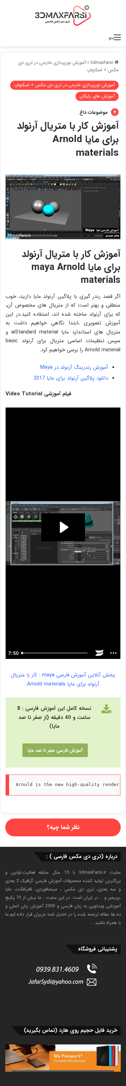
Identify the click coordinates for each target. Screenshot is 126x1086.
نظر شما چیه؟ (63, 827)
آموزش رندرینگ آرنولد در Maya (74, 367)
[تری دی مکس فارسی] (63, 15)
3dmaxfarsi (102, 62)
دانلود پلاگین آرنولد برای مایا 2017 (71, 378)
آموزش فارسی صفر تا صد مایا (55, 750)
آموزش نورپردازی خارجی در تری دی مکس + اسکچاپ (64, 85)
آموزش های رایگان (97, 96)
